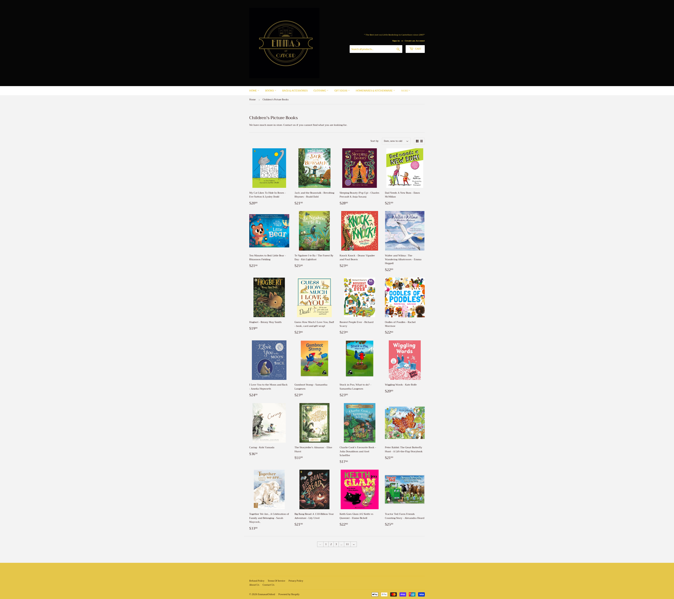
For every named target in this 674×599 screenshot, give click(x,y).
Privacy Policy (296, 581)
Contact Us (268, 585)
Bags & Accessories (295, 90)
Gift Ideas (341, 90)
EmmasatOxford (266, 594)
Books (269, 90)
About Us (254, 585)
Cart (417, 48)
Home (253, 90)
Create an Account (415, 41)
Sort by (375, 141)
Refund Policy (256, 581)
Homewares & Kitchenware (374, 90)
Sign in (396, 41)
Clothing (319, 90)
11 (347, 544)
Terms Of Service (276, 581)
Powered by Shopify (288, 594)
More (404, 91)
